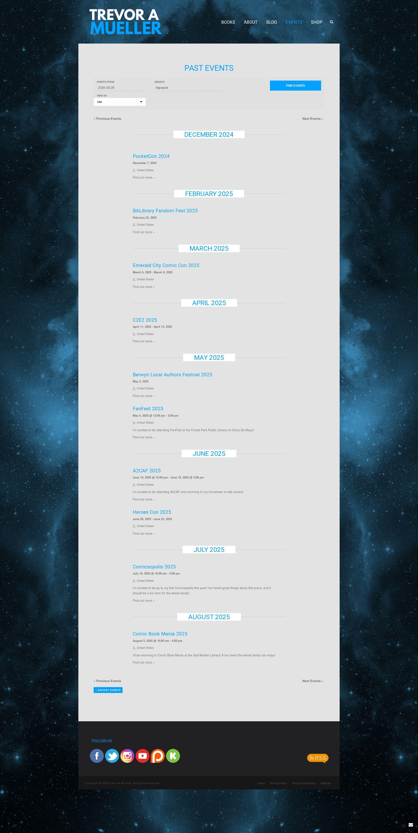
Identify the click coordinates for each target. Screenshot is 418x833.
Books (228, 22)
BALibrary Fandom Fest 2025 (165, 210)
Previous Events (107, 118)
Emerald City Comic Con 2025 (166, 265)
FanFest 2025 (148, 408)
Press (261, 783)
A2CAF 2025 (147, 470)
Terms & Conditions (303, 783)
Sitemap (325, 783)
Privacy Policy (278, 783)
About (251, 22)
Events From (105, 82)
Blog (271, 22)
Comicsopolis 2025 (154, 566)
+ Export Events (108, 690)
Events (294, 22)
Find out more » (144, 177)
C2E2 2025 (145, 320)
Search (160, 82)
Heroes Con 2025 (152, 512)
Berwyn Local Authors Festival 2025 (172, 374)
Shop (316, 22)
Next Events (312, 118)
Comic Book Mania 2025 (160, 634)
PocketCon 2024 (151, 156)
